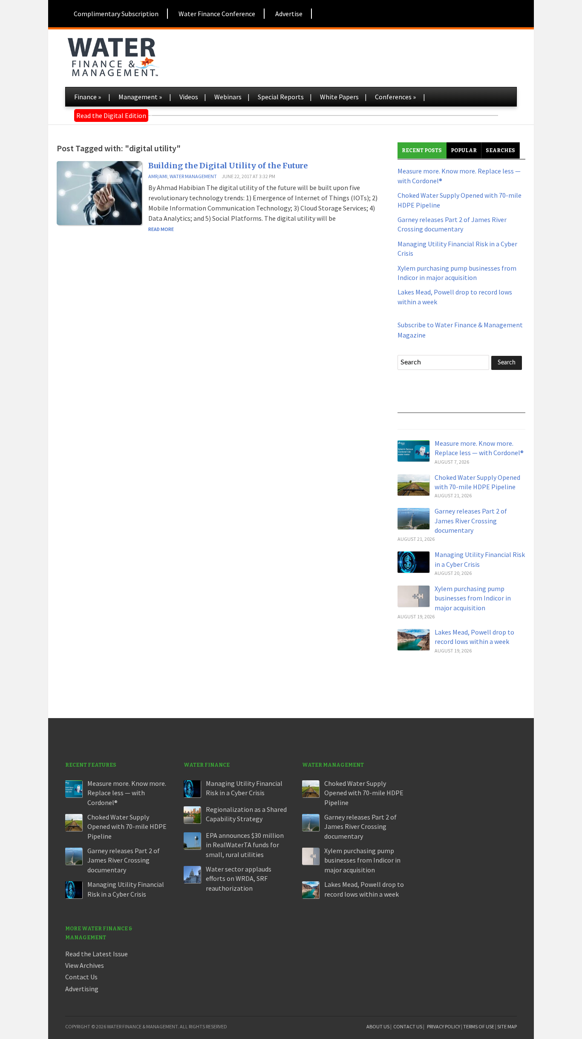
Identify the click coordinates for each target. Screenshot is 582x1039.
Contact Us (81, 977)
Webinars (228, 96)
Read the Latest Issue (96, 954)
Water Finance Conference (217, 13)
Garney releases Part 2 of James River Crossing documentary (471, 520)
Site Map (507, 1026)
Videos (188, 96)
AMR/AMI (157, 176)
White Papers (339, 96)
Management (140, 96)
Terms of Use (478, 1026)
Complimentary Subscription (116, 13)
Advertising (81, 988)
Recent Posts (422, 150)
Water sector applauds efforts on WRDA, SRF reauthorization (238, 878)
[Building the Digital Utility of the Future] (99, 192)
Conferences (395, 96)
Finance (87, 96)
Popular (464, 150)
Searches (500, 150)
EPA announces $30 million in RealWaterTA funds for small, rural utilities (245, 845)
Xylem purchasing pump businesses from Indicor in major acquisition (473, 598)
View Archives (84, 965)
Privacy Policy (443, 1026)
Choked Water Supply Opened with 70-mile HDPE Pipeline (127, 826)
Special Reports (281, 96)
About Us (377, 1026)
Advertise (289, 13)
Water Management (193, 176)
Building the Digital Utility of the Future (228, 165)
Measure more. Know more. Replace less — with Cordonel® (126, 793)
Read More (161, 229)
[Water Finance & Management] (113, 55)
